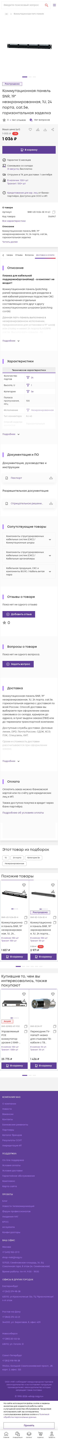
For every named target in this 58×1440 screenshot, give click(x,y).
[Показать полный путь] (6, 14)
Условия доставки (12, 1170)
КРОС (5, 1221)
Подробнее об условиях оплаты (23, 812)
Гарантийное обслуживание (18, 1175)
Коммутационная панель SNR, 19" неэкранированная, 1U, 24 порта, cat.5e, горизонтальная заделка (11, 928)
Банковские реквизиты (15, 1124)
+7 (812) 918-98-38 (11, 1360)
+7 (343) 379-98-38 (11, 1291)
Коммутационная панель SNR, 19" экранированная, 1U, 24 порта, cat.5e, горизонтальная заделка (40, 928)
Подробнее (8, 340)
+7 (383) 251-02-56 (11, 1338)
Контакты (7, 1119)
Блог (4, 1201)
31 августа (13, 169)
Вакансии (7, 1114)
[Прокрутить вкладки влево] (3, 255)
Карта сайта (9, 1186)
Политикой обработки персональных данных (26, 1416)
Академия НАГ (10, 1216)
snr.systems (8, 1227)
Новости (7, 1109)
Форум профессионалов (16, 1211)
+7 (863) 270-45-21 (11, 1317)
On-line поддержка (13, 1160)
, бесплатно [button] (19, 169)
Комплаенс (8, 1181)
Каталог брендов (12, 1135)
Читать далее (10, 241)
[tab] (19, 255)
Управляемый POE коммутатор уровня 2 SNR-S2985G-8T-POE (10, 1037)
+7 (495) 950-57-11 (10, 1252)
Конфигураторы (11, 1232)
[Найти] (46, 5)
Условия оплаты (11, 1165)
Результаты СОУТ (12, 1140)
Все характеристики (14, 221)
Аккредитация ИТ (12, 1145)
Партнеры (8, 1129)
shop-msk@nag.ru (12, 1257)
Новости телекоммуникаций (18, 1206)
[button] (54, 5)
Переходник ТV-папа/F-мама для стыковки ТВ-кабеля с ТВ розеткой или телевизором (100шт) (41, 1037)
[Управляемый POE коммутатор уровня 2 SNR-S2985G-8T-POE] (14, 1003)
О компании (9, 1103)
